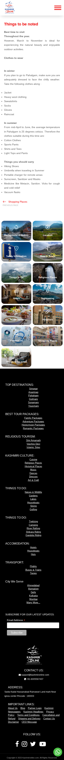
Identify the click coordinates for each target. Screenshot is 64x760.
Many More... (33, 602)
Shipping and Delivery (29, 718)
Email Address (16, 620)
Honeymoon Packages (33, 425)
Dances (33, 473)
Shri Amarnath (33, 440)
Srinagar (33, 388)
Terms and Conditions (28, 715)
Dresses (33, 476)
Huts (33, 554)
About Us (13, 708)
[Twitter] (33, 745)
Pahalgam (33, 395)
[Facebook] (17, 745)
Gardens (33, 495)
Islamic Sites (33, 447)
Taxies (33, 573)
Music (33, 469)
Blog (22, 708)
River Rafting (33, 528)
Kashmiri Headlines (33, 711)
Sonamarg (33, 402)
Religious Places (33, 463)
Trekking (33, 521)
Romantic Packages (33, 428)
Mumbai (33, 599)
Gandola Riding (33, 535)
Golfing (33, 509)
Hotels (33, 547)
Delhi (33, 592)
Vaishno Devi (33, 444)
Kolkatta (33, 595)
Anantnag (33, 392)
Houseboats (33, 502)
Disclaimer (13, 722)
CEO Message (29, 722)
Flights (33, 566)
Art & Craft (33, 480)
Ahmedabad (33, 585)
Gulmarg (33, 399)
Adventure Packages (33, 421)
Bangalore (33, 588)
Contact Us (49, 718)
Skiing (33, 506)
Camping (33, 525)
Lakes (33, 499)
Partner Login (35, 708)
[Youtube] (42, 745)
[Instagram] (24, 745)
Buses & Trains (33, 570)
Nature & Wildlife (33, 492)
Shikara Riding (33, 532)
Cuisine (33, 459)
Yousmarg (33, 406)
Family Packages (33, 418)
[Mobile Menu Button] (57, 8)
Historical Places (33, 466)
